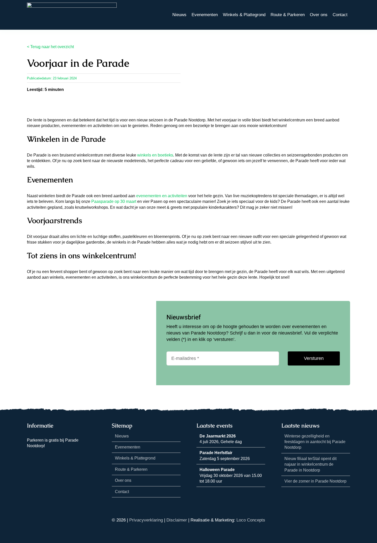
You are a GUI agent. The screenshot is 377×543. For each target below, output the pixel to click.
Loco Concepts (250, 520)
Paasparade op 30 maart (113, 201)
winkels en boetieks (155, 155)
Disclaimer (176, 520)
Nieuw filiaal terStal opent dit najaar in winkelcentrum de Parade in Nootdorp (310, 464)
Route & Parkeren (131, 469)
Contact (122, 491)
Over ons (123, 480)
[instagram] (36, 455)
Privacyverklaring (146, 520)
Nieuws (122, 436)
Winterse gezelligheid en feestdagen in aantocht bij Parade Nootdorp (314, 442)
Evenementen (127, 447)
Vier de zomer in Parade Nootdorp (315, 481)
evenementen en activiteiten (161, 196)
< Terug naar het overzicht (50, 47)
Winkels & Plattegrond (135, 458)
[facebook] (28, 455)
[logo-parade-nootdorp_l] (72, 4)
